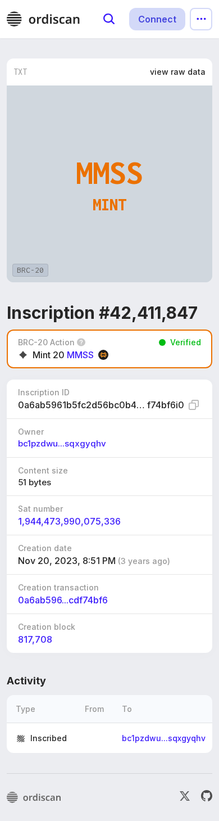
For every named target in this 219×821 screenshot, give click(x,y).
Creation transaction (58, 587)
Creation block (46, 626)
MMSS (80, 354)
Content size (43, 470)
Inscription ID (44, 392)
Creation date (45, 548)
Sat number (40, 508)
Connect (157, 19)
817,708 (35, 639)
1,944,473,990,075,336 (69, 521)
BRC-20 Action (46, 342)
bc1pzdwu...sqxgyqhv (62, 443)
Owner (31, 431)
